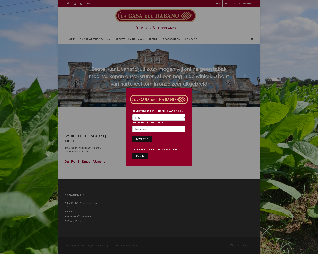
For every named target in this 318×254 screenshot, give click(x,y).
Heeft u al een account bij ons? (154, 149)
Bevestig (142, 139)
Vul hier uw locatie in (148, 122)
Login (140, 155)
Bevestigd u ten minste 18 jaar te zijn (159, 111)
